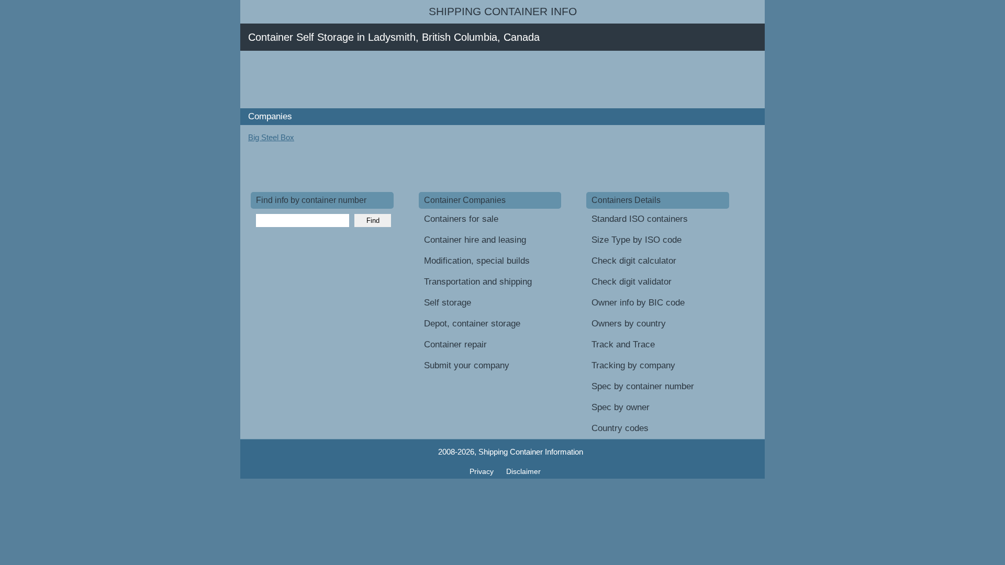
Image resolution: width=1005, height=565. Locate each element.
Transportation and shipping (478, 282)
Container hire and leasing (475, 240)
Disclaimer (523, 471)
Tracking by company (633, 365)
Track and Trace (623, 344)
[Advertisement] (441, 79)
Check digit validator (631, 282)
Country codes (620, 428)
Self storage (447, 303)
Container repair (455, 344)
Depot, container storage (472, 324)
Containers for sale (461, 219)
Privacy (483, 471)
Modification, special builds (477, 261)
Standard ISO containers (639, 219)
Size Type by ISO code (636, 240)
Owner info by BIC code (638, 303)
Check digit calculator (633, 261)
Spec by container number (642, 386)
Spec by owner (620, 407)
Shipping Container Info (503, 11)
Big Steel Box (271, 137)
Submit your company (466, 365)
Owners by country (628, 324)
